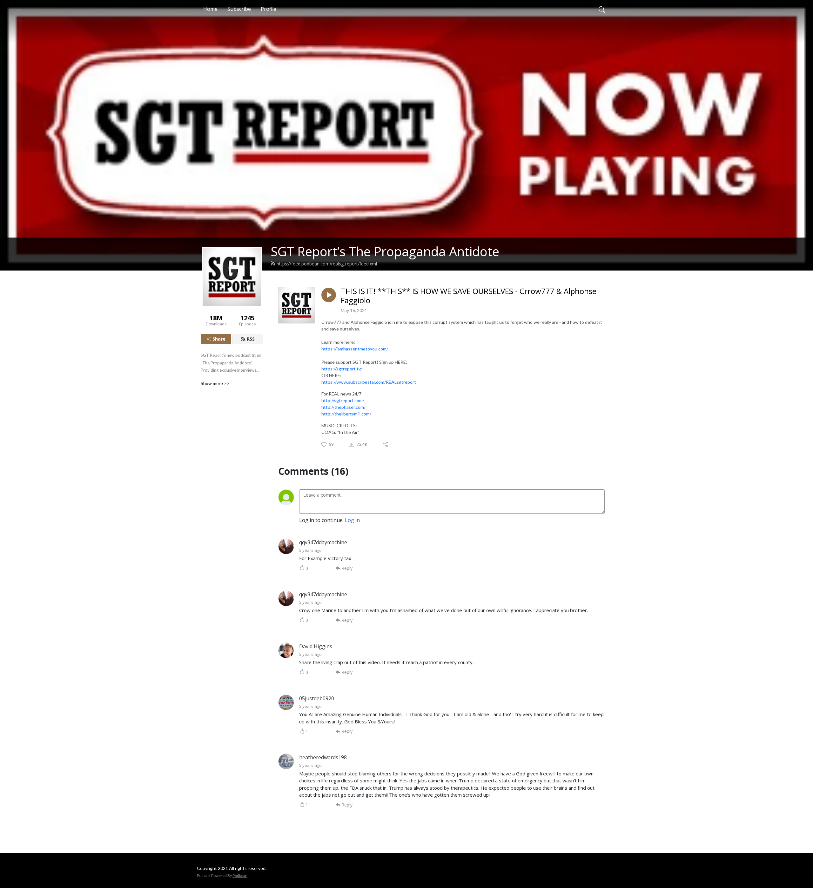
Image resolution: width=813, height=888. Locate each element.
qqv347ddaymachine (323, 542)
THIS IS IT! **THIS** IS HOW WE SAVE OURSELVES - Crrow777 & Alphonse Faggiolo (468, 296)
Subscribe (239, 8)
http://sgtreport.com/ (342, 400)
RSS (251, 339)
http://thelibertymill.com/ (346, 413)
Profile (268, 8)
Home (210, 8)
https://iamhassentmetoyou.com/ (354, 348)
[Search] (602, 9)
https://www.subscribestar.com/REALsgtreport (368, 382)
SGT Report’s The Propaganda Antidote (385, 251)
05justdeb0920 (316, 698)
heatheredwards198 (323, 757)
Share (218, 339)
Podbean (239, 875)
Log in (352, 520)
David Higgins (315, 646)
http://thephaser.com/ (343, 407)
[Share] (385, 444)
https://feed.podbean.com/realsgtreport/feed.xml (327, 264)
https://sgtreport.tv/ (341, 368)
